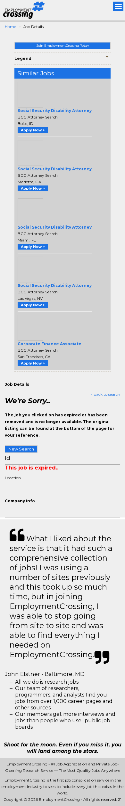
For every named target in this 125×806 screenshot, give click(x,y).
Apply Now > (33, 130)
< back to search (105, 394)
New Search (21, 448)
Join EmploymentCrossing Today (63, 45)
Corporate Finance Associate (49, 343)
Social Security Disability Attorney (55, 110)
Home (10, 26)
